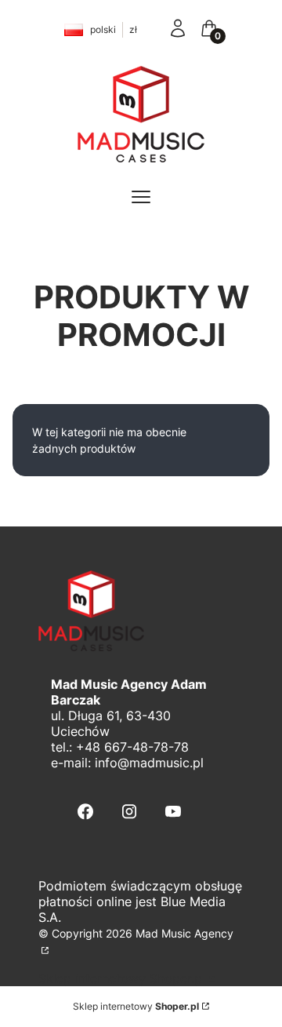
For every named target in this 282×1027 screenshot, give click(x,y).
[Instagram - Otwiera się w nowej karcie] (129, 812)
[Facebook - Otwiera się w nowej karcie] (85, 812)
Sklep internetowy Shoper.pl (121, 978)
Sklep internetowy (136, 1006)
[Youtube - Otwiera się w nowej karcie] (173, 812)
